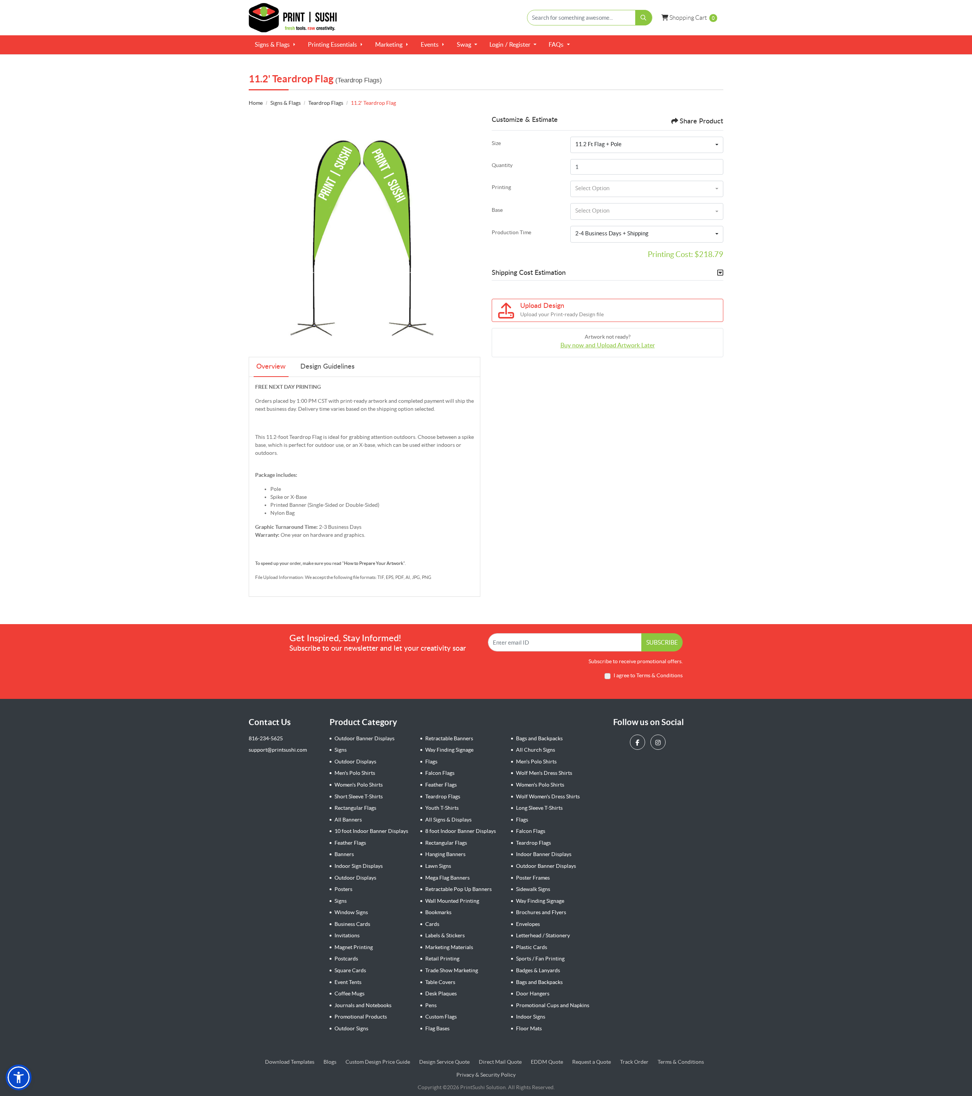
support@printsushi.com (278, 750)
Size (496, 143)
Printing (501, 187)
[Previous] (256, 232)
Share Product (701, 121)
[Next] (472, 232)
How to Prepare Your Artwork (373, 563)
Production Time (511, 232)
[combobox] (646, 145)
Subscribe (662, 642)
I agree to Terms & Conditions (648, 675)
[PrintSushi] (296, 17)
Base (497, 210)
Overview (271, 366)
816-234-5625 (266, 738)
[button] (19, 1077)
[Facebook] (638, 742)
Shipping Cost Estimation (529, 273)
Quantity (502, 165)
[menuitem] (275, 44)
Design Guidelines (327, 366)
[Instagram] (658, 742)
